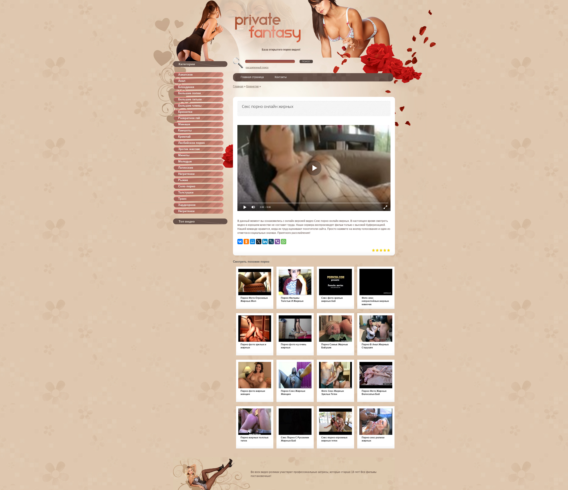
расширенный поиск (257, 67)
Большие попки (189, 93)
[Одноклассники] (246, 241)
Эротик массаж (189, 149)
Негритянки (186, 174)
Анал (181, 80)
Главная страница (252, 77)
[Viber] (277, 241)
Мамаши (184, 124)
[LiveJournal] (271, 241)
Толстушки (185, 192)
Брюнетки (185, 111)
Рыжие (183, 180)
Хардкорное (186, 205)
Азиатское (185, 74)
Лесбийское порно (191, 142)
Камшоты (185, 130)
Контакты (281, 77)
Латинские (185, 167)
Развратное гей (189, 118)
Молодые (185, 161)
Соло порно (186, 186)
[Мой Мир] (252, 241)
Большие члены (189, 105)
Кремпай (184, 136)
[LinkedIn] (265, 241)
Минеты (183, 155)
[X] (258, 241)
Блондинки (186, 87)
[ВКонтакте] (240, 241)
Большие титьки (190, 99)
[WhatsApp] (283, 241)
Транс (182, 198)
